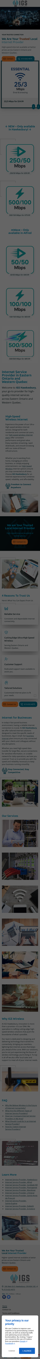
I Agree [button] (27, 1351)
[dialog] (20, 1336)
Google (23, 1341)
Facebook (9, 1343)
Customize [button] (12, 1351)
